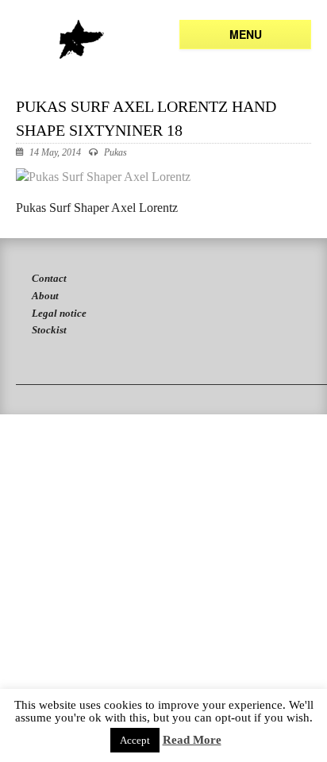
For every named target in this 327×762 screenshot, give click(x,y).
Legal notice (59, 313)
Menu (245, 34)
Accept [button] (135, 740)
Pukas (115, 152)
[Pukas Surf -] (82, 39)
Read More (192, 740)
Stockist (49, 330)
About (45, 296)
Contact (49, 278)
